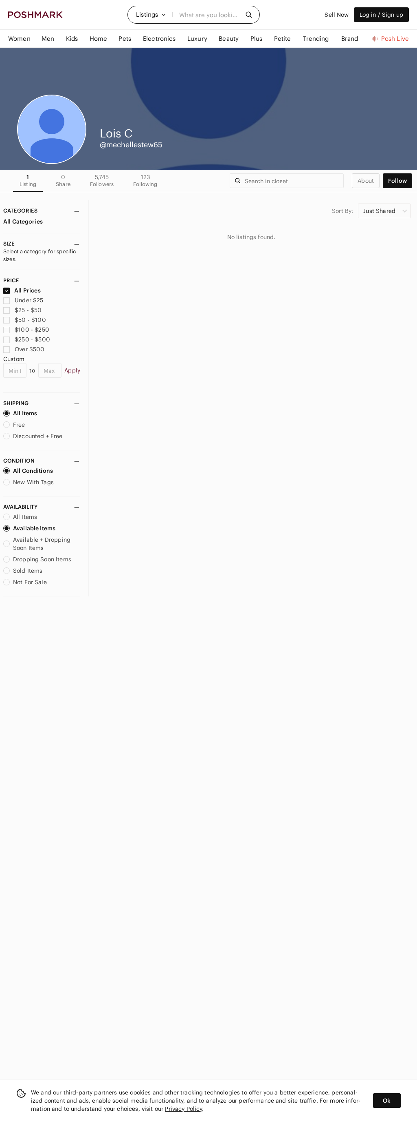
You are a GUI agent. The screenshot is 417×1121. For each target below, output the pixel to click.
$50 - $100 (30, 319)
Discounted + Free (38, 436)
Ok (387, 1100)
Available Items (34, 528)
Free (19, 424)
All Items (25, 413)
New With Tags (33, 482)
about (366, 180)
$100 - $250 (32, 329)
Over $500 (29, 349)
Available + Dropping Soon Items (41, 544)
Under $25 (29, 300)
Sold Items (28, 570)
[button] (151, 15)
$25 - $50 (28, 310)
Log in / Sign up (381, 14)
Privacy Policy (183, 1108)
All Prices (27, 290)
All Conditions (33, 470)
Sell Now (337, 14)
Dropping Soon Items (42, 559)
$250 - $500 (32, 339)
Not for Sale (30, 582)
